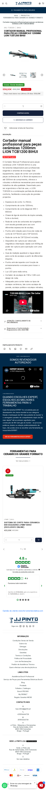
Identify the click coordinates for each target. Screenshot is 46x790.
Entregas (23, 646)
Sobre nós (23, 643)
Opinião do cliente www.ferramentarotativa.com (23, 611)
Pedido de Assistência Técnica (23, 664)
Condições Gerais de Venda (23, 641)
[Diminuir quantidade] (5, 106)
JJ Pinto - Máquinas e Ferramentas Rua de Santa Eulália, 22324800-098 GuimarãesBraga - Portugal (23, 728)
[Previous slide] (4, 75)
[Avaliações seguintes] (41, 586)
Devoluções (23, 649)
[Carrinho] (43, 3)
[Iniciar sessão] (39, 3)
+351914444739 (23, 714)
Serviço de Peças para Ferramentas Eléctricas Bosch (23, 679)
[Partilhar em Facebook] (4, 349)
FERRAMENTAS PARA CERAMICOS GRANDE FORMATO (23, 18)
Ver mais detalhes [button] (23, 759)
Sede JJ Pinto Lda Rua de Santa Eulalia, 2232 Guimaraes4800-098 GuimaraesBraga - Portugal (23, 751)
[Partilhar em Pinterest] (21, 349)
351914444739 (23, 720)
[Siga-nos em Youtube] (30, 626)
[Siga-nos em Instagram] (20, 626)
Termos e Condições (23, 655)
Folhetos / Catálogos (23, 688)
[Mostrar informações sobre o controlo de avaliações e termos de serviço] (39, 569)
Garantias (23, 652)
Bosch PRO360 (23, 691)
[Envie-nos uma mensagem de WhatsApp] (4, 785)
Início (16, 15)
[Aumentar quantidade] (41, 106)
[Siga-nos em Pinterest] (33, 626)
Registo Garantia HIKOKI (23, 697)
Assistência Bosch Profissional (23, 676)
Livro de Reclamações (23, 661)
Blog (23, 682)
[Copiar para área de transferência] (31, 349)
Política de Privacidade (23, 658)
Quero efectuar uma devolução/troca (23, 667)
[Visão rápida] (40, 491)
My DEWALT (23, 694)
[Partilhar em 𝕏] (10, 349)
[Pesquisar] (6, 3)
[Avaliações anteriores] (4, 586)
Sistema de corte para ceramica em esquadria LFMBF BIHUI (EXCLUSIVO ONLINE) (22, 524)
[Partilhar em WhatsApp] (15, 349)
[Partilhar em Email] (26, 349)
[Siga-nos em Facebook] (24, 626)
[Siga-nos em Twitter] (27, 626)
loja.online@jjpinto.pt (23, 709)
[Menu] (2, 3)
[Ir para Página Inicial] (23, 3)
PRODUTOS (25, 15)
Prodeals (23, 685)
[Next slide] (41, 75)
